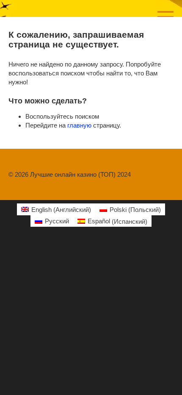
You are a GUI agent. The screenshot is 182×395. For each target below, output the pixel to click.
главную (79, 125)
